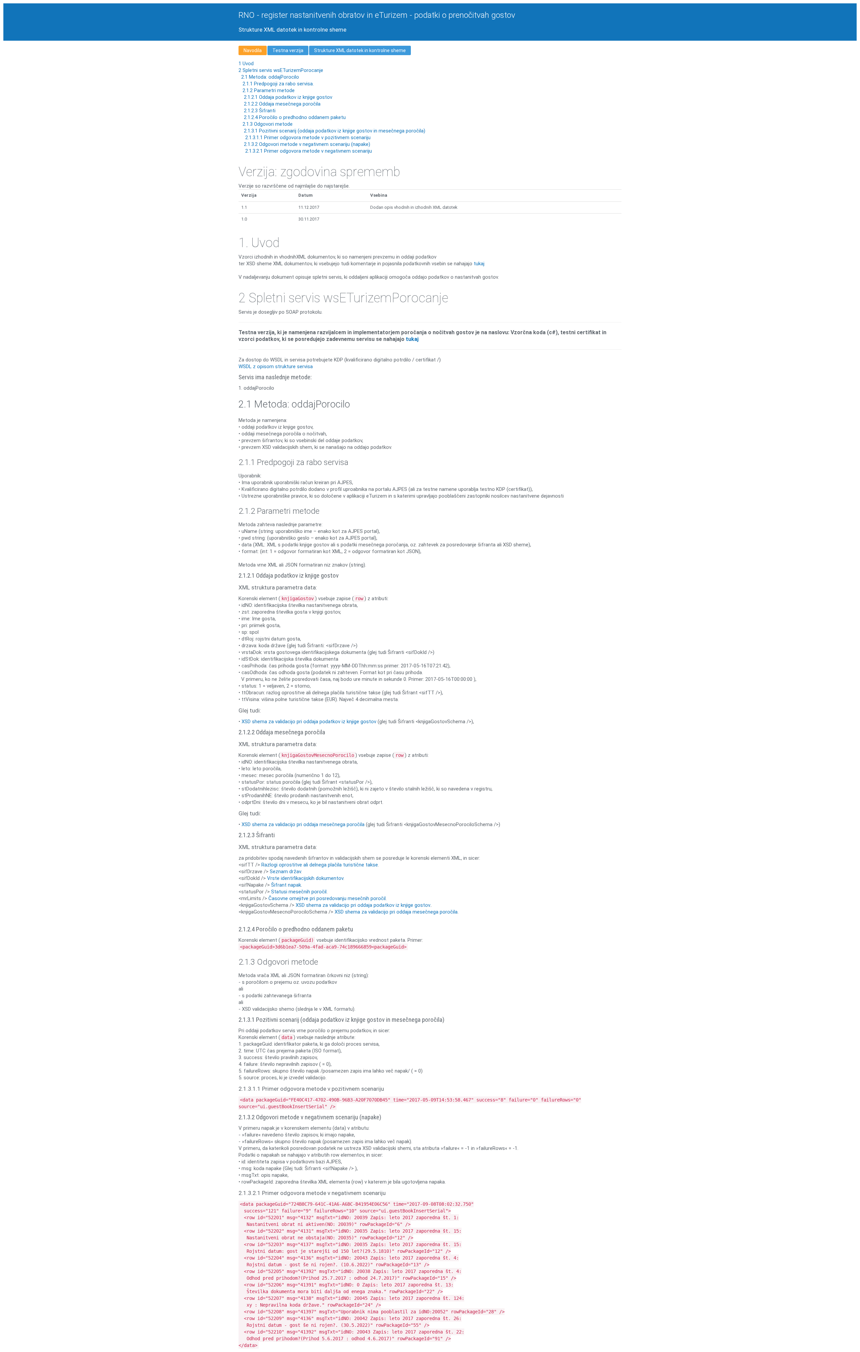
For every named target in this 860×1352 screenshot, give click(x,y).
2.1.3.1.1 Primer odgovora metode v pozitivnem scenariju (307, 137)
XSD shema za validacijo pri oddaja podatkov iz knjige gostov (309, 722)
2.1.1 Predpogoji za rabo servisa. (277, 84)
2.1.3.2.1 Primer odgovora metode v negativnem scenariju (308, 151)
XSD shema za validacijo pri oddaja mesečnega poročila (303, 824)
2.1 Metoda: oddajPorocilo (269, 77)
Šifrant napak (286, 885)
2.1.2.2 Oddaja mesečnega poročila (281, 104)
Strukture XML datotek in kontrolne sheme (360, 50)
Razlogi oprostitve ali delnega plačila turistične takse (319, 865)
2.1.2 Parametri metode (268, 90)
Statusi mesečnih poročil (299, 892)
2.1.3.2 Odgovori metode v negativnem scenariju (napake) (306, 144)
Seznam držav (285, 871)
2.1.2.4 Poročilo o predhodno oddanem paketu (294, 117)
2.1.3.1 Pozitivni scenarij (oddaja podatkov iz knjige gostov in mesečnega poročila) (334, 131)
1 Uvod (246, 64)
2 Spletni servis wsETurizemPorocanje (281, 70)
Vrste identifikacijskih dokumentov (305, 878)
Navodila (253, 50)
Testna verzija (287, 50)
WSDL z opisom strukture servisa (276, 366)
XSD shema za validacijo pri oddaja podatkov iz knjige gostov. (363, 905)
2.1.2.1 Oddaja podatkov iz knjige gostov (287, 97)
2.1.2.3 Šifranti (259, 111)
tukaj (479, 264)
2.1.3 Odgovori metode (267, 124)
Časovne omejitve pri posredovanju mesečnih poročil (327, 898)
